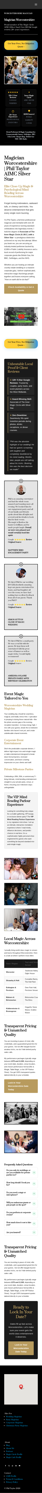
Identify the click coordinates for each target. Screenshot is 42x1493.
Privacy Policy (12, 1482)
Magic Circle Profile (14, 1454)
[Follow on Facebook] (5, 1466)
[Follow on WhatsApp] (12, 1466)
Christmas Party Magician (17, 1426)
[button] (21, 1386)
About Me (10, 1448)
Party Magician (12, 1420)
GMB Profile (11, 1476)
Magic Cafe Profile (13, 1457)
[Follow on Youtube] (19, 1466)
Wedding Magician (14, 1417)
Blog (8, 1445)
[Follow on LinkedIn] (16, 1466)
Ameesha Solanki (17, 676)
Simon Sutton (15, 619)
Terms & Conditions (14, 1479)
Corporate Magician (14, 1423)
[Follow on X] (9, 1466)
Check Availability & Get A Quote (21, 288)
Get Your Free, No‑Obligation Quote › (21, 45)
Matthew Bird (15, 550)
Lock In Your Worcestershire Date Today (18, 1086)
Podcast (9, 1451)
